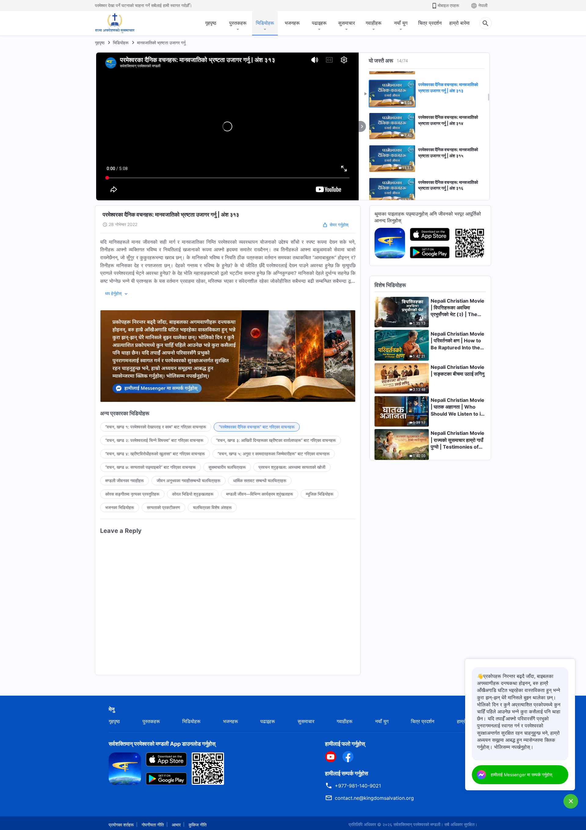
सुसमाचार (346, 23)
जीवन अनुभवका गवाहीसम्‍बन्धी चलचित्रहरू (188, 480)
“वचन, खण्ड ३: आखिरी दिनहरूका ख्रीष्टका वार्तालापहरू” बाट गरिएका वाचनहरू (276, 440)
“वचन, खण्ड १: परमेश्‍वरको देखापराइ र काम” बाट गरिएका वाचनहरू (155, 426)
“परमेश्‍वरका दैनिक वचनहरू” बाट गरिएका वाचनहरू (257, 426)
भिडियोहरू (265, 23)
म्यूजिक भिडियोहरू (319, 494)
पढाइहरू (319, 23)
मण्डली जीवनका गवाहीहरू (124, 480)
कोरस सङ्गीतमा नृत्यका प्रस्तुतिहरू (132, 494)
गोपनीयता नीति (153, 824)
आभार (176, 824)
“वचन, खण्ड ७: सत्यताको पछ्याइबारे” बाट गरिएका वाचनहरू (150, 467)
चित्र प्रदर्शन (430, 23)
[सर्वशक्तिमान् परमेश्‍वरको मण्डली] (115, 23)
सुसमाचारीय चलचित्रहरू (227, 467)
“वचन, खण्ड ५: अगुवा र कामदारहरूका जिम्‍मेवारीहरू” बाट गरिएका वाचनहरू (274, 453)
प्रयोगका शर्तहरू (121, 824)
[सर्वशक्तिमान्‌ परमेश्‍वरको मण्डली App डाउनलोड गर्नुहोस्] (125, 768)
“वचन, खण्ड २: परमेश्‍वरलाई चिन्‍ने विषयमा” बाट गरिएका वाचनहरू (154, 440)
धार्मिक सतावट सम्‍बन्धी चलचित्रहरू (259, 480)
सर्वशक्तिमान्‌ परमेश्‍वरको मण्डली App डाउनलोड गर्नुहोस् (162, 744)
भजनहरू (292, 23)
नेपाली (482, 5)
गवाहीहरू (374, 23)
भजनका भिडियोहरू (119, 507)
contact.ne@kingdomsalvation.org (374, 798)
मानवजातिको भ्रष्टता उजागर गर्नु (161, 42)
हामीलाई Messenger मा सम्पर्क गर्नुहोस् (521, 774)
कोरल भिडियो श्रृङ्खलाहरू (192, 494)
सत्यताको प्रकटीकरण (163, 507)
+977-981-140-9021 (358, 786)
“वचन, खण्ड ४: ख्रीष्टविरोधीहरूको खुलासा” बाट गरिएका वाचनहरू (155, 453)
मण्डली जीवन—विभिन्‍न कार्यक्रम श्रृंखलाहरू (259, 494)
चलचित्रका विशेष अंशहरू (212, 507)
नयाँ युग (400, 23)
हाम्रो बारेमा (459, 23)
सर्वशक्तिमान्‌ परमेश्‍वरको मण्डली (416, 824)
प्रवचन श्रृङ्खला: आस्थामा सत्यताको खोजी (292, 467)
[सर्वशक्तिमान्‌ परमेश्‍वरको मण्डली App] (389, 242)
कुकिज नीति (198, 824)
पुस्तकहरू (238, 23)
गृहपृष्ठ (210, 23)
